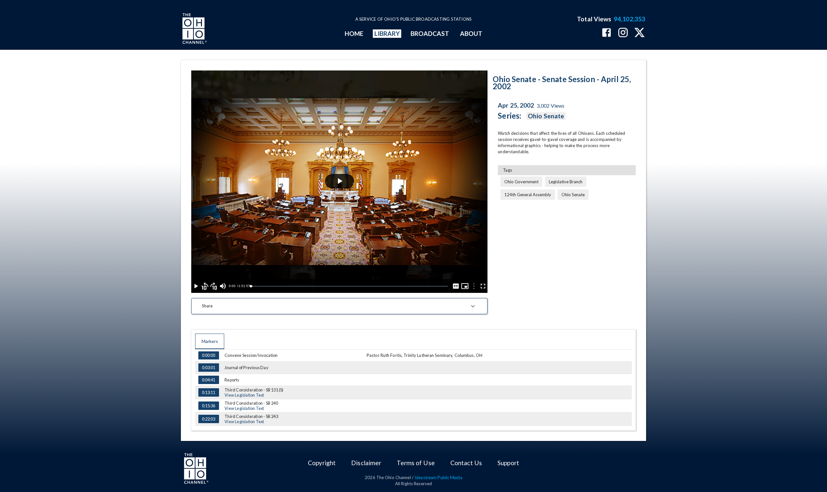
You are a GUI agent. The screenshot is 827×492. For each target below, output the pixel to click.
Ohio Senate (546, 116)
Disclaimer (366, 463)
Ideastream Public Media (438, 477)
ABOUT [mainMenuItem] (471, 33)
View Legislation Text (244, 395)
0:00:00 (208, 355)
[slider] (349, 286)
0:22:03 (208, 419)
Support (508, 463)
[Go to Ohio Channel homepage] (194, 29)
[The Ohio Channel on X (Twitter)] (639, 33)
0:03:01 (208, 367)
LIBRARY (387, 33)
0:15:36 (208, 405)
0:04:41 (208, 379)
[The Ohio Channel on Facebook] (606, 33)
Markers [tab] (210, 341)
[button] (339, 306)
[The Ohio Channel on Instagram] (623, 33)
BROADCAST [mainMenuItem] (430, 33)
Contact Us (466, 463)
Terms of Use (415, 463)
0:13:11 (208, 392)
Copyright (322, 463)
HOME (354, 33)
